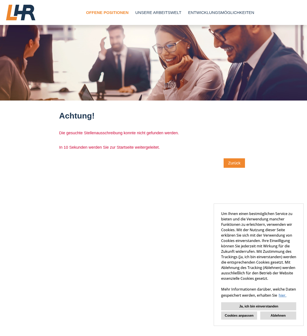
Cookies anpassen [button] (239, 315)
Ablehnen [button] (278, 315)
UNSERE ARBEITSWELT (158, 12)
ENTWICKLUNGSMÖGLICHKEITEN (221, 12)
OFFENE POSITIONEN (107, 12)
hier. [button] (282, 295)
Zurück (234, 163)
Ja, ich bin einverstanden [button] (258, 306)
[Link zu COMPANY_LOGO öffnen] (21, 12)
